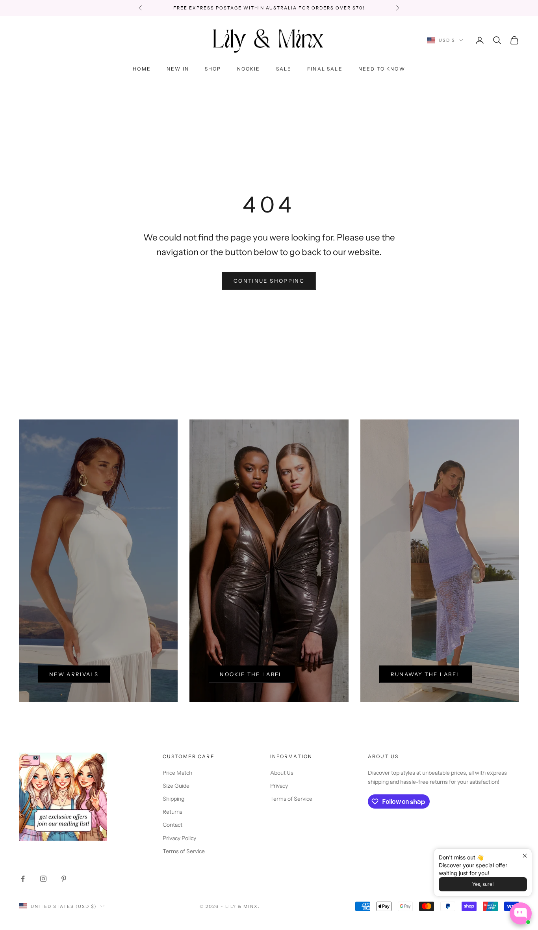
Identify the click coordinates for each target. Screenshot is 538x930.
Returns (172, 811)
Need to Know (381, 69)
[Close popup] (524, 855)
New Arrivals (73, 674)
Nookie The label (251, 674)
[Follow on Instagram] (43, 879)
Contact (172, 824)
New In (178, 69)
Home (142, 69)
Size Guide (176, 785)
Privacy (279, 785)
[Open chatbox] (521, 913)
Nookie (248, 69)
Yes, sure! (482, 884)
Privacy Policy (179, 838)
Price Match (177, 772)
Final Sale (325, 69)
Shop (213, 69)
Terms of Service (184, 851)
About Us (281, 772)
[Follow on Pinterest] (64, 879)
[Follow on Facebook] (23, 879)
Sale (284, 69)
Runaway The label (426, 674)
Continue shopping (269, 281)
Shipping (173, 798)
